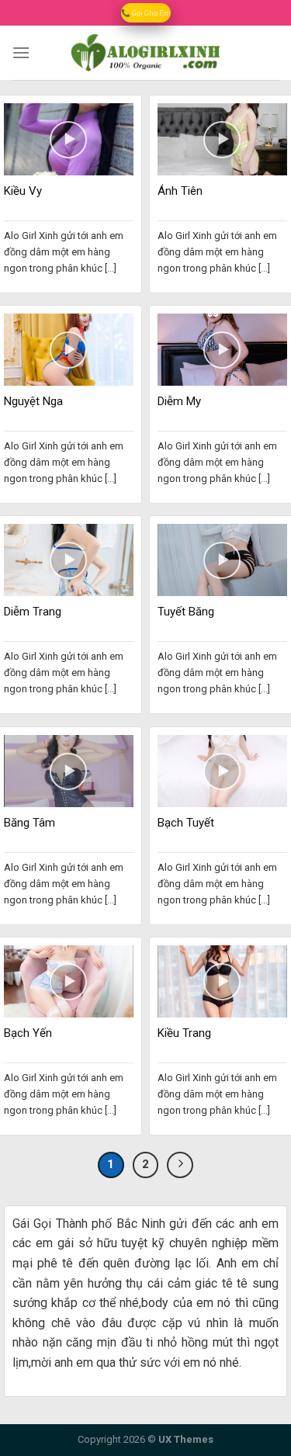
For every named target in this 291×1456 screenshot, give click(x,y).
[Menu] (21, 52)
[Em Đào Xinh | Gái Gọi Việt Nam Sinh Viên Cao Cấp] (146, 53)
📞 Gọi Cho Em (146, 13)
